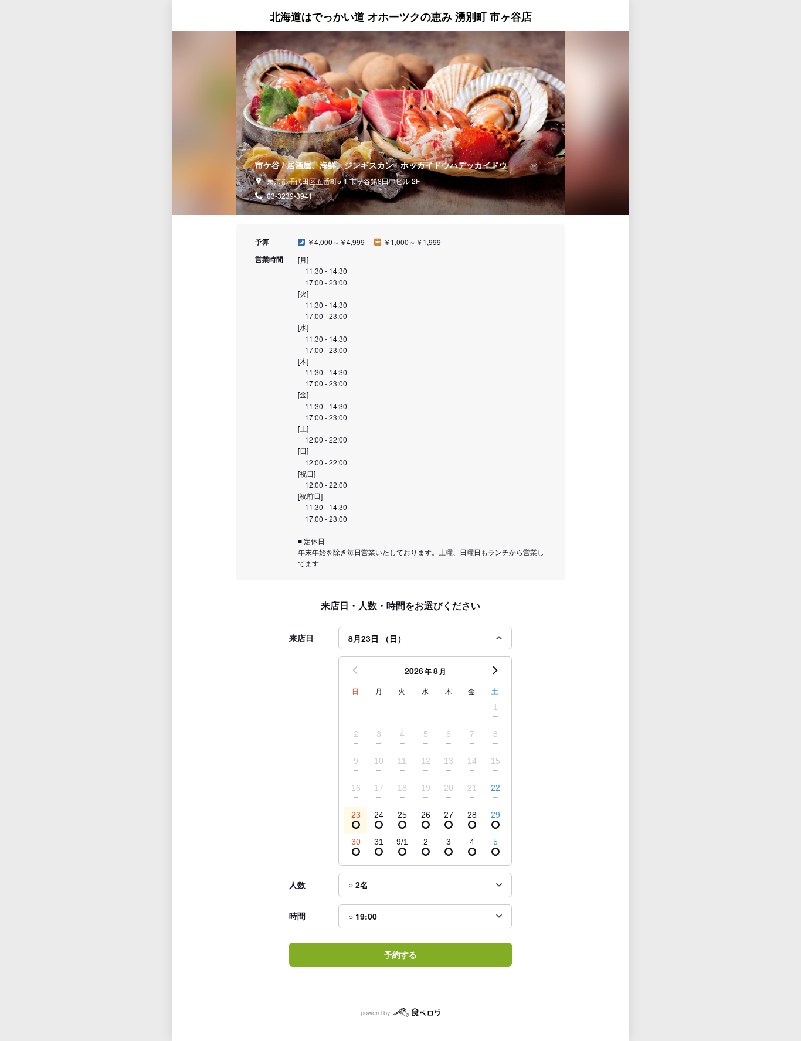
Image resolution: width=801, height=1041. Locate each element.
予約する (400, 954)
